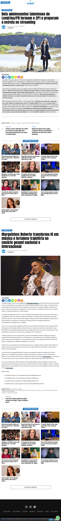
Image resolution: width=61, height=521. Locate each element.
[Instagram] (18, 77)
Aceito (51, 519)
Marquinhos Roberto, (33, 303)
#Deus (20, 389)
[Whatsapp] (12, 77)
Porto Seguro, (47, 356)
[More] (21, 77)
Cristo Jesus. (9, 368)
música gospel (36, 123)
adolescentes (26, 123)
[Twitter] (6, 77)
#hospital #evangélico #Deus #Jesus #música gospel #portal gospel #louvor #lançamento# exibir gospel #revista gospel (29, 391)
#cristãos (14, 389)
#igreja (4, 392)
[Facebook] (3, 77)
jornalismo (11, 27)
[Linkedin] (9, 77)
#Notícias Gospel (16, 123)
